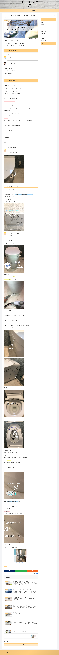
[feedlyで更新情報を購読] (21, 571)
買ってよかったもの (45, 49)
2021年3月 (44, 33)
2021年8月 (44, 24)
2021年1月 (44, 38)
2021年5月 (44, 29)
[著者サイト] (9, 571)
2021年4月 (44, 31)
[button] (55, 15)
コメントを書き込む (21, 644)
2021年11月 (44, 22)
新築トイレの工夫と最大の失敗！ (19, 562)
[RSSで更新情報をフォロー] (32, 571)
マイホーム (44, 46)
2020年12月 (44, 40)
